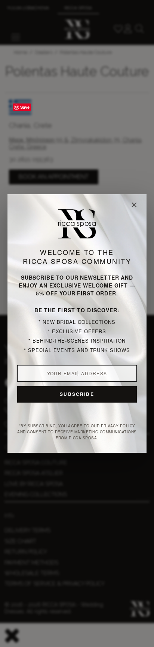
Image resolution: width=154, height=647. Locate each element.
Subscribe (77, 394)
